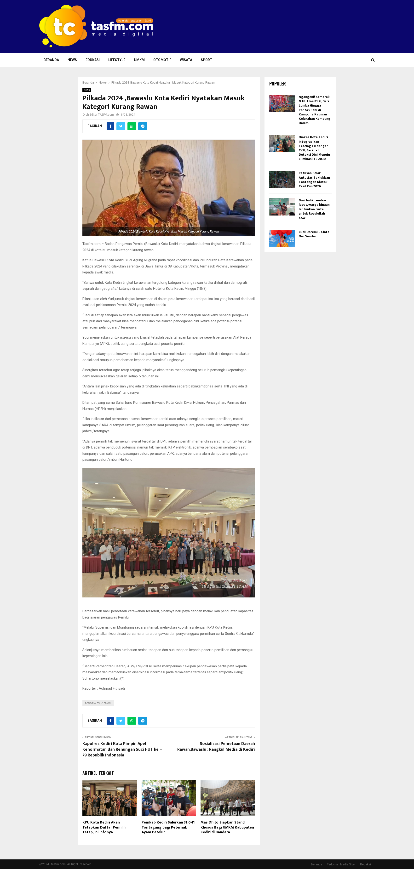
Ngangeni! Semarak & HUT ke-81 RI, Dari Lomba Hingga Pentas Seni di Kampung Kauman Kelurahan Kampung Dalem (314, 110)
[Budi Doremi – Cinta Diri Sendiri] (282, 238)
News (72, 60)
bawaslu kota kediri (98, 702)
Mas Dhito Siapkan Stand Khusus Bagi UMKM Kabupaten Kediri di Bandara (227, 827)
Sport (206, 60)
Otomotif (162, 60)
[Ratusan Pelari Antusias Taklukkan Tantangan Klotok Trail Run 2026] (282, 179)
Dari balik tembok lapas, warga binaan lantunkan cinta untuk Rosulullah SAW (314, 209)
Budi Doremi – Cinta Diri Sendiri (314, 234)
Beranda (51, 60)
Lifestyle (116, 60)
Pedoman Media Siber (341, 864)
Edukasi (93, 60)
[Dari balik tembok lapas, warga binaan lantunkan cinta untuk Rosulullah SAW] (282, 207)
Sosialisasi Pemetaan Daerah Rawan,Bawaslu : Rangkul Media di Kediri (216, 746)
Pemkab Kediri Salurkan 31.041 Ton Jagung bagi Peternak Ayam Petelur (168, 827)
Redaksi (365, 864)
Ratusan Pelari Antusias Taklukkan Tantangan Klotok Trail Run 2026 (314, 179)
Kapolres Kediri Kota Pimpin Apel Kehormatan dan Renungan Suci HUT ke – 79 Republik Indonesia (122, 749)
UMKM (139, 60)
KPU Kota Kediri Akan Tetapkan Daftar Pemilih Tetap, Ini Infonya (104, 827)
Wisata (186, 60)
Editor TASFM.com (102, 114)
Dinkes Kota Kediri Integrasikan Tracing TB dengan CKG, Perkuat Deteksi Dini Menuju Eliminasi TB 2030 (314, 148)
